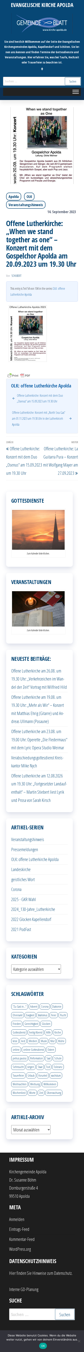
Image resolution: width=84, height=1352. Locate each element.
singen (30, 1067)
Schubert (16, 276)
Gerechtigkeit (31, 1024)
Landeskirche (21, 869)
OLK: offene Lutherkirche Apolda (35, 859)
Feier (53, 1015)
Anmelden (16, 1219)
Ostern (51, 1049)
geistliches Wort (23, 879)
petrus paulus (20, 1058)
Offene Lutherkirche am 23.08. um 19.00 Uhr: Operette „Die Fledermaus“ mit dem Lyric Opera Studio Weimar (39, 739)
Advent (33, 1006)
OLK (29, 196)
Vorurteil (42, 1075)
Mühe (61, 1041)
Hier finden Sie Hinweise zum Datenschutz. (40, 1273)
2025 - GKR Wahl (23, 899)
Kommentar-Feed (22, 1239)
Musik (44, 1041)
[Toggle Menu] (75, 92)
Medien (33, 1041)
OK (43, 1345)
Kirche (57, 1032)
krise (15, 1041)
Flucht (63, 1015)
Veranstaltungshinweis (26, 204)
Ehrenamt (17, 1015)
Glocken (46, 1024)
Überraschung (54, 1093)
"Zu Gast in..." (20, 1006)
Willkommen (49, 1084)
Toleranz (58, 1067)
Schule (58, 1058)
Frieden (17, 1024)
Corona (16, 889)
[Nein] (79, 1341)
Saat (48, 1058)
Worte (32, 1093)
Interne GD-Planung (23, 1289)
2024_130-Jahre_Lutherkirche (33, 909)
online (16, 1049)
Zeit (41, 1093)
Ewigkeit (30, 1015)
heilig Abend (35, 1032)
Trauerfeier (18, 1075)
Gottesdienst (19, 1032)
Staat (40, 1067)
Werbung (35, 1084)
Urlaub (31, 1075)
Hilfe (48, 1032)
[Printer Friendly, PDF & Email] (18, 375)
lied (23, 1041)
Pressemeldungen (24, 849)
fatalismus (42, 1015)
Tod (48, 1067)
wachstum (56, 1075)
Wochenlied (19, 1093)
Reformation (36, 1058)
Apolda (14, 196)
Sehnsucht (18, 1067)
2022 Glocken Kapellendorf (31, 919)
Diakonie (56, 1006)
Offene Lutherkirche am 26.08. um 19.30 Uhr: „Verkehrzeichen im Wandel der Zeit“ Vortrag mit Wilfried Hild (39, 679)
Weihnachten (20, 1084)
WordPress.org (20, 1249)
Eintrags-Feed (19, 1229)
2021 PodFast (21, 929)
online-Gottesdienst (33, 1049)
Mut (52, 1041)
